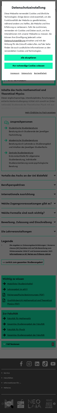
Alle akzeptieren (28, 57)
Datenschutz (26, 73)
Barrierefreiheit (40, 73)
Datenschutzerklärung (14, 40)
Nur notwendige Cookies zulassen (29, 65)
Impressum (14, 73)
